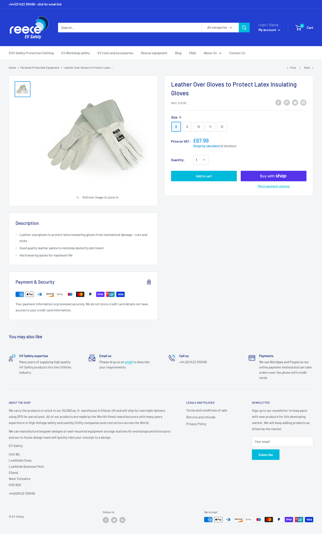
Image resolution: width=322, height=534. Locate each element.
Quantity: (177, 160)
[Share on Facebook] (278, 102)
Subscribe (265, 455)
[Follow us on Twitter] (114, 520)
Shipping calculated (206, 146)
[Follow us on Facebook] (106, 520)
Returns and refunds (200, 417)
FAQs (192, 53)
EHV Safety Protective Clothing (31, 53)
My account (267, 30)
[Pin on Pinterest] (287, 102)
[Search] (244, 27)
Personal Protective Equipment (39, 67)
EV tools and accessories (115, 53)
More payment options (274, 186)
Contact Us (237, 53)
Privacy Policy (196, 424)
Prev (293, 67)
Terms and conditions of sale (206, 410)
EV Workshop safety (75, 53)
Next (307, 67)
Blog (178, 53)
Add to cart (204, 176)
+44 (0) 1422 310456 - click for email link (35, 4)
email (129, 362)
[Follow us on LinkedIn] (122, 520)
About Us (210, 53)
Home (12, 67)
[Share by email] (303, 102)
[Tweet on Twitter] (295, 102)
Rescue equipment (154, 53)
